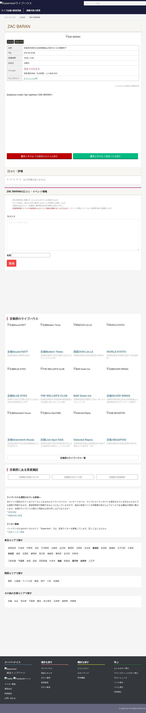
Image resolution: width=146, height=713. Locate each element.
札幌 (10, 600)
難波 (36, 580)
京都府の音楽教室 (117, 477)
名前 (9, 255)
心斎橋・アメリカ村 (23, 580)
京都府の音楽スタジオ (29, 477)
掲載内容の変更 (33, 10)
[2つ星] (10, 179)
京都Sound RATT (17, 351)
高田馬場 (43, 560)
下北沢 (21, 560)
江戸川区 (121, 547)
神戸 (43, 580)
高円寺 (75, 560)
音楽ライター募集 (16, 531)
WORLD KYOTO (116, 351)
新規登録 (12, 512)
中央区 (21, 547)
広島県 (57, 600)
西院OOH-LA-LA (83, 351)
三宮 (49, 580)
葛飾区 (50, 553)
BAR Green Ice (82, 396)
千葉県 (32, 600)
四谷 (35, 560)
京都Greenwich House (20, 440)
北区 (37, 547)
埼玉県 (24, 600)
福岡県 (65, 600)
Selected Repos (83, 440)
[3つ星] (14, 179)
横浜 (39, 600)
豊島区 (59, 553)
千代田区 (45, 547)
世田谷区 (12, 547)
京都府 (22, 17)
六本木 (52, 560)
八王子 (92, 560)
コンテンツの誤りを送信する (128, 85)
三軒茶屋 (12, 560)
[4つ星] (17, 179)
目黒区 (26, 553)
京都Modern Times (51, 351)
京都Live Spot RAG (51, 440)
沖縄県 (73, 600)
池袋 (60, 560)
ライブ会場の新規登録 (11, 10)
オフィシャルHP (30, 78)
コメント (11, 216)
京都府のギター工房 (73, 477)
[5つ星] (20, 179)
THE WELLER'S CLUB (53, 396)
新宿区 (96, 547)
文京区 (87, 547)
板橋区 (112, 547)
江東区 (131, 547)
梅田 (10, 580)
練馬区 (34, 553)
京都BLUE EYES (17, 396)
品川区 (63, 547)
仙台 (16, 600)
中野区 (30, 547)
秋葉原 (67, 560)
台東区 (54, 547)
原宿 (29, 560)
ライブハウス (10, 17)
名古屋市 (47, 600)
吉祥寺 (83, 560)
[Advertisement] (72, 292)
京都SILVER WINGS (118, 396)
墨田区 (71, 547)
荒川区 (42, 553)
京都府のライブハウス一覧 (73, 457)
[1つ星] (7, 179)
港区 (18, 553)
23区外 (75, 553)
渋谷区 (11, 553)
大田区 (79, 547)
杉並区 (104, 547)
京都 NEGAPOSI (116, 440)
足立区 (67, 553)
